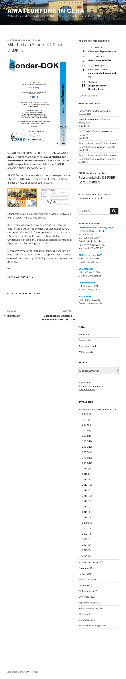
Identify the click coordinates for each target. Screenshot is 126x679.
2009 (85, 463)
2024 (15, 293)
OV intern (83, 585)
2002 (85, 425)
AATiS (10, 164)
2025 (85, 550)
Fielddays (83, 574)
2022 (84, 534)
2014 (84, 490)
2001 (85, 419)
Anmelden (84, 334)
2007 (85, 452)
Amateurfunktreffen (88, 562)
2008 (85, 457)
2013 (84, 484)
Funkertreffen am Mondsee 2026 (95, 111)
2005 (85, 441)
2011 (84, 474)
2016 (84, 501)
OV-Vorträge (85, 596)
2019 (84, 517)
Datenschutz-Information (91, 386)
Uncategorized (86, 620)
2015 (84, 495)
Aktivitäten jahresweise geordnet (95, 409)
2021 (84, 528)
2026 (85, 555)
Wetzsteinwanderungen (90, 625)
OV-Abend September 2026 (102, 51)
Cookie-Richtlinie (87, 389)
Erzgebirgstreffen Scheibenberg (97, 87)
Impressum (84, 382)
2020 (85, 523)
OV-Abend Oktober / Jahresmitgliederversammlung (102, 73)
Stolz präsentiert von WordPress (22, 671)
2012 (84, 479)
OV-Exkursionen (86, 591)
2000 (85, 414)
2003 (85, 430)
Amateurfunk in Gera (46, 10)
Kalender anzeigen (88, 95)
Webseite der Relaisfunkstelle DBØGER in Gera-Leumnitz (98, 177)
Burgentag (84, 568)
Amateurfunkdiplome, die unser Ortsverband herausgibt (95, 196)
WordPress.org (86, 352)
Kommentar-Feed (87, 346)
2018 (84, 512)
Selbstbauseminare (88, 608)
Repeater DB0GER (88, 602)
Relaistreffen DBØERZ (99, 60)
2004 (85, 436)
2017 (84, 506)
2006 (85, 446)
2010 (85, 468)
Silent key (83, 614)
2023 (85, 539)
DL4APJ (37, 40)
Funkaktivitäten (29, 293)
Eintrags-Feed (85, 340)
